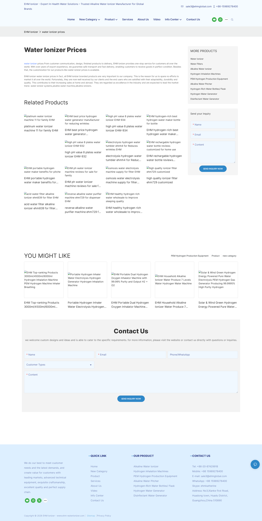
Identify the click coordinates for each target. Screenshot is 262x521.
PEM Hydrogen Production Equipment (189, 255)
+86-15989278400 (227, 6)
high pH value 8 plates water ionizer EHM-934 (124, 128)
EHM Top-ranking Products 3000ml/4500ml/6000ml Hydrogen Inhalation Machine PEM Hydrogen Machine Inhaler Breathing (43, 305)
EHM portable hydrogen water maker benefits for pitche (40, 180)
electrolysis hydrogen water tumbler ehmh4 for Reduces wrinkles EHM (124, 158)
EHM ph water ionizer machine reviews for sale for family (83, 184)
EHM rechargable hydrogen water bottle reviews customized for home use (164, 158)
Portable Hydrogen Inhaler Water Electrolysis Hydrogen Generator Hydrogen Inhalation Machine (86, 305)
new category (229, 255)
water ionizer (30, 63)
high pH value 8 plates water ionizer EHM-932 (83, 154)
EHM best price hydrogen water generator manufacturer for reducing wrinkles (82, 132)
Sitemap (91, 515)
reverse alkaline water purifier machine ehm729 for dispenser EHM (83, 210)
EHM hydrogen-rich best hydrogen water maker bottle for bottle (162, 132)
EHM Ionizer (31, 31)
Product (216, 255)
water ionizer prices (53, 31)
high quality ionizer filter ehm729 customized (162, 180)
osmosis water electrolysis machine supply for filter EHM (123, 180)
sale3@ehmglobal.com (198, 6)
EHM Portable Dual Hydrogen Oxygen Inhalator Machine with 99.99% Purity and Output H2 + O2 (130, 305)
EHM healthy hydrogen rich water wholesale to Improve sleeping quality (124, 210)
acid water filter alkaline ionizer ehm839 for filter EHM (39, 206)
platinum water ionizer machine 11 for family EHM (41, 128)
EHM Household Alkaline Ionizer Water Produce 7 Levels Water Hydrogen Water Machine (174, 305)
